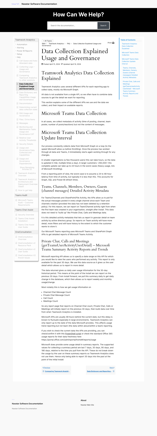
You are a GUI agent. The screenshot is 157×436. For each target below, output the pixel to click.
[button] (26, 40)
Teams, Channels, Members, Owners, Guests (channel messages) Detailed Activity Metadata (130, 72)
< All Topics (47, 41)
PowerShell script (73, 334)
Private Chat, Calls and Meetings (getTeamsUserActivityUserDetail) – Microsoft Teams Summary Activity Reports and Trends (131, 88)
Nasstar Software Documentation (39, 4)
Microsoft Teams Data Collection (130, 54)
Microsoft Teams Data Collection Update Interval (130, 61)
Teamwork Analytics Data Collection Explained (129, 46)
